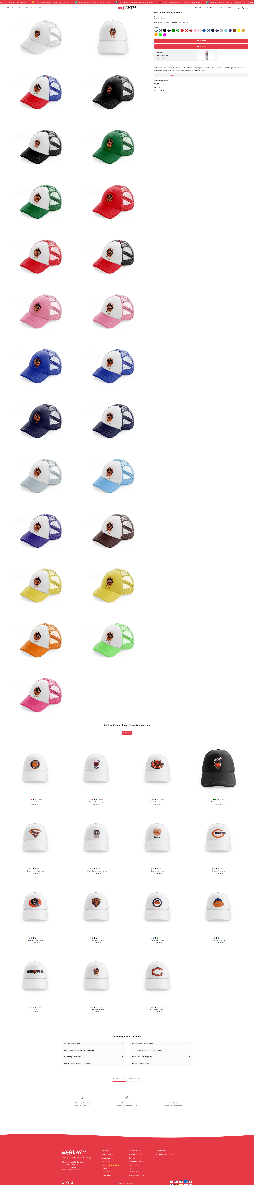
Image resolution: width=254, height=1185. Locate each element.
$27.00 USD (35, 804)
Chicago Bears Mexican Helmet (96, 871)
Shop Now (127, 733)
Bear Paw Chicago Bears (97, 1009)
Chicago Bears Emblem (96, 940)
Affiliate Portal (107, 1154)
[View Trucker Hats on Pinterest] (72, 1182)
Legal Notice (106, 1175)
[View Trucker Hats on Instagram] (63, 1182)
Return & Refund (135, 1165)
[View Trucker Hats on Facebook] (67, 1182)
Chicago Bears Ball (218, 940)
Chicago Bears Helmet (35, 940)
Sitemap (105, 1168)
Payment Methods (160, 91)
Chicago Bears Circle (157, 940)
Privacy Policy (134, 1172)
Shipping (157, 84)
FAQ (130, 1168)
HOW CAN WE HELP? (135, 1150)
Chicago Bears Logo (218, 871)
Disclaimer (106, 1172)
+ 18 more (100, 799)
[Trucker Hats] (127, 8)
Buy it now (201, 46)
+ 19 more (161, 938)
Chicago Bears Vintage (96, 801)
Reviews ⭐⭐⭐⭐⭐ (110, 1165)
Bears (35, 1009)
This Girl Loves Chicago (218, 801)
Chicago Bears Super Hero (35, 871)
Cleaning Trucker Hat (162, 55)
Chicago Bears (35, 801)
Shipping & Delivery (136, 1161)
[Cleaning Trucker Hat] (206, 55)
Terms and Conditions (137, 1175)
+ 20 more (39, 799)
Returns (157, 87)
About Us (105, 1161)
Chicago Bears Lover (157, 871)
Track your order (135, 1154)
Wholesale (106, 1158)
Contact (132, 1158)
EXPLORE (105, 1150)
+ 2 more (222, 799)
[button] (9, 8)
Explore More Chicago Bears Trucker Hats (127, 725)
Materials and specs (161, 80)
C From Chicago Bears (157, 1009)
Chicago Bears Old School (157, 801)
